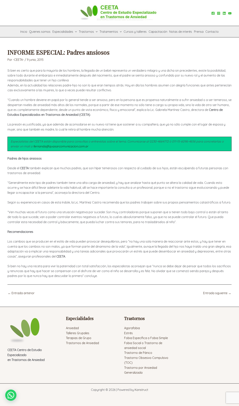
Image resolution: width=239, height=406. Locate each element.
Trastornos (86, 31)
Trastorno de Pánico (138, 353)
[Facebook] (213, 13)
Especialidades (62, 31)
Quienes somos (39, 31)
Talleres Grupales (77, 333)
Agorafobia (132, 328)
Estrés (128, 333)
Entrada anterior (21, 293)
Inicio (23, 31)
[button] (75, 31)
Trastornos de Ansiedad (82, 343)
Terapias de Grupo (78, 338)
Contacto (212, 31)
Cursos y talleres (135, 31)
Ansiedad (72, 328)
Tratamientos (109, 31)
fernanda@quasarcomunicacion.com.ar (60, 146)
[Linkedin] (224, 13)
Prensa (199, 31)
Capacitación (158, 31)
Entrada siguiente (217, 293)
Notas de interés (180, 31)
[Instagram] (218, 13)
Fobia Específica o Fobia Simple (146, 338)
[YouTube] (230, 13)
